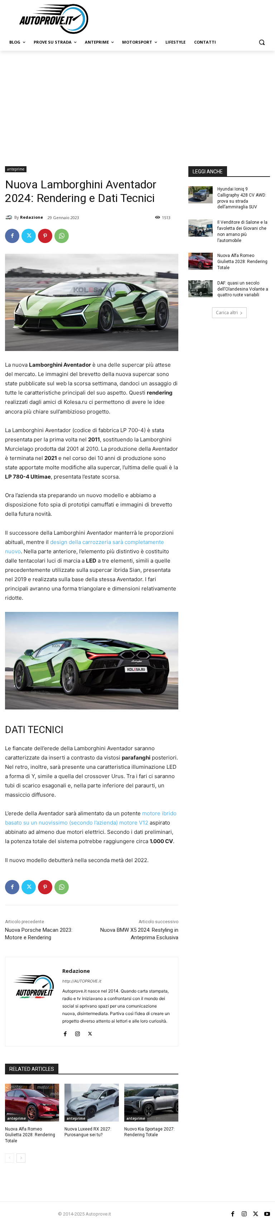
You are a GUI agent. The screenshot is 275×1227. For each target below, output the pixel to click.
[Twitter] (28, 236)
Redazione (31, 217)
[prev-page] (9, 1158)
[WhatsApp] (61, 236)
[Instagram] (77, 1032)
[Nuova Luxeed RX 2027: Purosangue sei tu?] (91, 1103)
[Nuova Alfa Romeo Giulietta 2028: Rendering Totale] (32, 1103)
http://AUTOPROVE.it (81, 981)
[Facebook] (12, 236)
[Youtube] (267, 1214)
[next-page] (20, 1158)
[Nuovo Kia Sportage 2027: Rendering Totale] (151, 1103)
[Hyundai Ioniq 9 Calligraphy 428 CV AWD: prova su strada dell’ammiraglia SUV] (200, 194)
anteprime (15, 169)
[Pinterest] (45, 236)
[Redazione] (9, 217)
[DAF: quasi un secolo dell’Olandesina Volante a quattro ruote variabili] (200, 288)
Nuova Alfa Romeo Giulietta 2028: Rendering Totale (30, 1135)
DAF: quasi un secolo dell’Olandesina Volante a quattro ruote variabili (242, 289)
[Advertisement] (137, 104)
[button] (261, 42)
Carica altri (227, 313)
